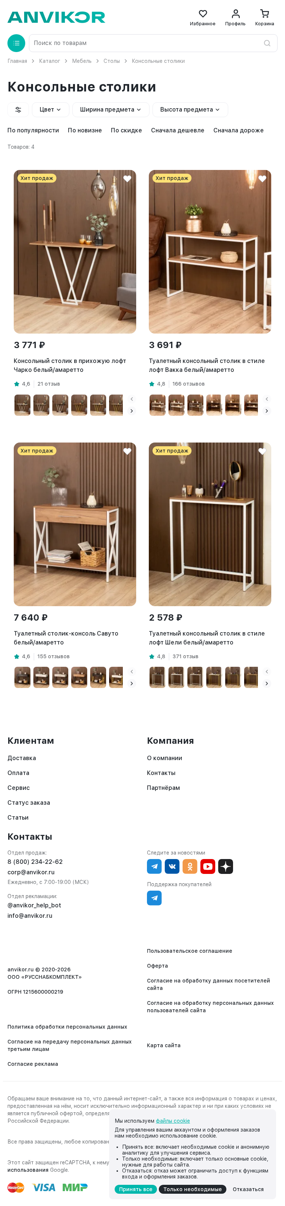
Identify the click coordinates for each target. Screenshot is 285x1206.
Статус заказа (28, 802)
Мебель (82, 61)
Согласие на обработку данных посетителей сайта (208, 984)
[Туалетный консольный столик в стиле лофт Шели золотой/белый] (214, 677)
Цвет (47, 109)
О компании (164, 758)
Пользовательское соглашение (189, 951)
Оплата (18, 772)
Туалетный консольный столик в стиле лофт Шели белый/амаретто (207, 638)
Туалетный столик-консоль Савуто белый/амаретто (66, 638)
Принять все (136, 1189)
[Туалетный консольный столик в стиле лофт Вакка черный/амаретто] (233, 405)
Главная (17, 61)
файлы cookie (173, 1121)
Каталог (49, 61)
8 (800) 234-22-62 (35, 861)
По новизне (85, 130)
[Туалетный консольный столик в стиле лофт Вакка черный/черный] (214, 405)
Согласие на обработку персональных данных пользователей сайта (210, 1006)
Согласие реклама (32, 1064)
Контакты (161, 772)
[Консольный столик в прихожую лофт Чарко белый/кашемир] (41, 405)
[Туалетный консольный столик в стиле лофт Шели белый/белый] (176, 677)
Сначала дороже (238, 130)
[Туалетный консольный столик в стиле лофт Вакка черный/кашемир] (252, 405)
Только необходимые (192, 1189)
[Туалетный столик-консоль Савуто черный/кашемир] (60, 677)
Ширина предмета (107, 109)
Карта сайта (164, 1045)
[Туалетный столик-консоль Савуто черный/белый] (41, 677)
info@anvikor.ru (29, 915)
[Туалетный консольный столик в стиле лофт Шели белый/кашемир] (195, 677)
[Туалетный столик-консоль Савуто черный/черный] (22, 677)
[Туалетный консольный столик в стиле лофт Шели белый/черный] (158, 677)
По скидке (126, 130)
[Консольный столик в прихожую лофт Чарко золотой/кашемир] (117, 405)
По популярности (33, 130)
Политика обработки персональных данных (67, 1027)
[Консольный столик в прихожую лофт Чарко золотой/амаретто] (79, 405)
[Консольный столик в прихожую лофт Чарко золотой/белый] (98, 405)
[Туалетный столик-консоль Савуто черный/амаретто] (79, 677)
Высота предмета (186, 109)
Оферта (157, 966)
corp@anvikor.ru (31, 872)
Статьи (18, 817)
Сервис (18, 787)
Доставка (21, 758)
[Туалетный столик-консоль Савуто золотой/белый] (117, 677)
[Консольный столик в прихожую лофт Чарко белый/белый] (22, 405)
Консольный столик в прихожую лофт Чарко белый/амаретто (70, 365)
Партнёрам (163, 787)
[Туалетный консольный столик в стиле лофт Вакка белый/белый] (176, 405)
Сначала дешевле (177, 130)
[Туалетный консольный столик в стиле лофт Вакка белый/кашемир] (158, 405)
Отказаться (248, 1189)
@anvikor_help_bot (34, 905)
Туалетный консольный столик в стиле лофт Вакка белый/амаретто (207, 365)
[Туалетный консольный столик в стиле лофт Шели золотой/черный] (233, 677)
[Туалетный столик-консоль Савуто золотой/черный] (98, 677)
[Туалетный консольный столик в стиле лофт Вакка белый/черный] (195, 405)
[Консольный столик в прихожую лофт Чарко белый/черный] (60, 405)
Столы (112, 61)
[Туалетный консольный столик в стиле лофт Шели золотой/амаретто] (252, 677)
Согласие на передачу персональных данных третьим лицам (69, 1045)
